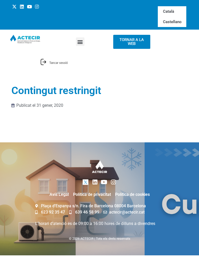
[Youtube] (29, 7)
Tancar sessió (58, 63)
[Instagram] (37, 7)
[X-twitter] (14, 7)
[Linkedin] (22, 7)
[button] (80, 41)
